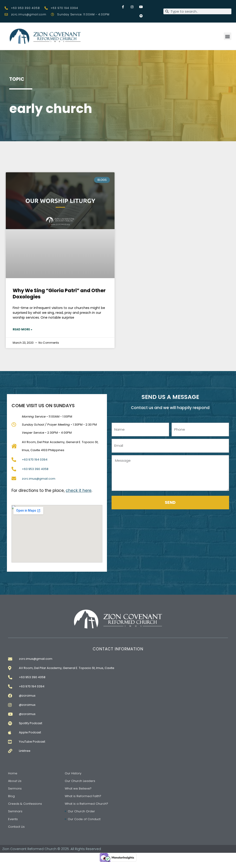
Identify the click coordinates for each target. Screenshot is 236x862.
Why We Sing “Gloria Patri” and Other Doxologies (59, 293)
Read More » (22, 329)
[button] (227, 36)
